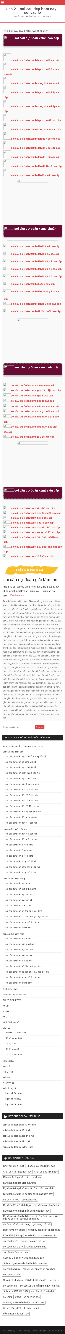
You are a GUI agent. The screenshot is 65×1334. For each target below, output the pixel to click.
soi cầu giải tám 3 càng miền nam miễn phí (23, 691)
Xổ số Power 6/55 (14, 1054)
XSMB (6, 1006)
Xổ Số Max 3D (12, 1043)
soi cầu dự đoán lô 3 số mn (18, 960)
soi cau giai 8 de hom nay (24, 640)
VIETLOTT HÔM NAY (15, 1032)
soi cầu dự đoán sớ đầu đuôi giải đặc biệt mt (26, 916)
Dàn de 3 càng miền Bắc (16, 1177)
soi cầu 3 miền (10, 1241)
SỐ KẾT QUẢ (9, 1088)
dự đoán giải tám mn (42, 601)
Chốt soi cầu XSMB (13, 1166)
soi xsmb (8, 1297)
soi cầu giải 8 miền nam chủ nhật (23, 667)
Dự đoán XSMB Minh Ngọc (17, 1205)
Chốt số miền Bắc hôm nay (17, 1171)
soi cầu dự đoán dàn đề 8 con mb (21, 800)
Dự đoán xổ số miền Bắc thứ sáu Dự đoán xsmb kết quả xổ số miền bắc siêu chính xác (30, 1217)
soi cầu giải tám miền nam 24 (36, 698)
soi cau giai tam (35, 683)
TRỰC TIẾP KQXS (12, 1000)
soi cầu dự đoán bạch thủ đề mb (20, 767)
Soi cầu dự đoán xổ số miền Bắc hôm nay (25, 1263)
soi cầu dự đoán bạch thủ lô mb (20, 778)
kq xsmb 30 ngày (13, 1093)
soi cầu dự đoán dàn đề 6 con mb (21, 795)
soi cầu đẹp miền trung (14, 878)
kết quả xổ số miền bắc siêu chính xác (36, 1235)
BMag (9, 1331)
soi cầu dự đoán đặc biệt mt (18, 894)
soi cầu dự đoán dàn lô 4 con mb (21, 823)
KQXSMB (8, 1235)
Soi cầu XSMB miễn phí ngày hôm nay (40, 1285)
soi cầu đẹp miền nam (16, 601)
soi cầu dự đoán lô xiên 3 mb (19, 850)
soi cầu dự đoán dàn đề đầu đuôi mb (23, 811)
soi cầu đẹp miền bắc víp (15, 829)
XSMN (6, 1011)
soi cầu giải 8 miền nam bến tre (33, 648)
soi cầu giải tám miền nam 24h (42, 702)
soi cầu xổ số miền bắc (43, 1291)
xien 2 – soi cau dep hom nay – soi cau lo (32, 10)
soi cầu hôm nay (11, 1269)
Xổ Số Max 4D (12, 1049)
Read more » (17, 595)
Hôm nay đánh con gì (14, 1230)
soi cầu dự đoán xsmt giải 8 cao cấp (32, 518)
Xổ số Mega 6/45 (13, 1038)
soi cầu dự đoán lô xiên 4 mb (19, 856)
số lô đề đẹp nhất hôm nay (20, 617)
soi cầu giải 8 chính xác (19, 624)
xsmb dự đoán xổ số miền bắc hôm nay (23, 1302)
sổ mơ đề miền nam (43, 617)
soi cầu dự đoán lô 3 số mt (18, 905)
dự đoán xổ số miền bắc (47, 1205)
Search (39, 727)
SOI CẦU (7, 1066)
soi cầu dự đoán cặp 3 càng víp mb (22, 784)
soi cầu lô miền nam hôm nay (22, 710)
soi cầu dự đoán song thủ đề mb (21, 861)
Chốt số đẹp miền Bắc (46, 1171)
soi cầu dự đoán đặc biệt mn (19, 949)
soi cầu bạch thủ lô (13, 1246)
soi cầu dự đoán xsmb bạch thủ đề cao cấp (36, 120)
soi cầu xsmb (10, 1285)
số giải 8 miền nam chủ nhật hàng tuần (28, 605)
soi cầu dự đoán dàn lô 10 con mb (21, 817)
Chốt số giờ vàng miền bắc (41, 1166)
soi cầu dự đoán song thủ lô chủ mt (22, 922)
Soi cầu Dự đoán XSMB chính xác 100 (23, 1257)
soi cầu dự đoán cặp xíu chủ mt (20, 889)
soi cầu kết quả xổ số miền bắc (39, 1269)
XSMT (6, 1017)
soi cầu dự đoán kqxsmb (16, 1252)
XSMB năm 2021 (12, 1308)
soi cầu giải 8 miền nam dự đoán (28, 679)
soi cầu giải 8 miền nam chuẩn (42, 671)
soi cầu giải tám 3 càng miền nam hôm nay (39, 687)
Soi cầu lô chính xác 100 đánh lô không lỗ (24, 1280)
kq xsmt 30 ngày (13, 1099)
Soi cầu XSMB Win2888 (16, 1291)
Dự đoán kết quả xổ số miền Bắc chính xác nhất (28, 1188)
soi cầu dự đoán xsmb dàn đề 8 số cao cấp (35, 157)
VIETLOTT (8, 1028)
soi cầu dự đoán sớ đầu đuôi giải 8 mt (23, 911)
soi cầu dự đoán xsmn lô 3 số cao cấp (32, 437)
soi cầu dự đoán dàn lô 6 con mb (21, 834)
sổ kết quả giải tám (22, 613)
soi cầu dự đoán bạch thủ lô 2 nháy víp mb (25, 756)
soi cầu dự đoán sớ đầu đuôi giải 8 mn (23, 966)
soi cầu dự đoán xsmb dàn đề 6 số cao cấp (35, 148)
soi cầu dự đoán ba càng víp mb (20, 762)
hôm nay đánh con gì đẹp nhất (44, 1230)
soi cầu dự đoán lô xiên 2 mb (19, 845)
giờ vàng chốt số (41, 1224)
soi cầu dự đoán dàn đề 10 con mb (22, 806)
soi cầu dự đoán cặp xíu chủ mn (20, 944)
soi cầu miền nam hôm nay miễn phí (25, 714)
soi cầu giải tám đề (22, 694)
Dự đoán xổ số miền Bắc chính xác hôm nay (26, 1210)
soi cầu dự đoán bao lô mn (18, 938)
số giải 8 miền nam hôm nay (29, 609)
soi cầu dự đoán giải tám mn (30, 579)
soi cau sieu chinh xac (54, 1331)
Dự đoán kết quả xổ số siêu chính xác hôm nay (27, 1194)
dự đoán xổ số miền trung (16, 1224)
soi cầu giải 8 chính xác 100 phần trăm (31, 628)
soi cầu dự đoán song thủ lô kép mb (22, 867)
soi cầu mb (54, 1280)
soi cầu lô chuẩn (11, 1274)
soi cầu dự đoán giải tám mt (18, 900)
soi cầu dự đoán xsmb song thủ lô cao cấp (35, 83)
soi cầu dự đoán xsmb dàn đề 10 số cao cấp (36, 166)
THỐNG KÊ (8, 1061)
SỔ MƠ (6, 1077)
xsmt (36, 1308)
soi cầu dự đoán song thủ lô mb (20, 872)
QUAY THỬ (8, 1083)
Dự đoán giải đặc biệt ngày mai (19, 1183)
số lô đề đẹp (38, 613)
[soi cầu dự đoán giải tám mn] (32, 571)
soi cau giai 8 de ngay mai (30, 644)
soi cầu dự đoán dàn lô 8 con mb (21, 839)
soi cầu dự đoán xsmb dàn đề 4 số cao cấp (35, 138)
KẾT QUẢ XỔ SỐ (11, 1022)
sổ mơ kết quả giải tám (35, 621)
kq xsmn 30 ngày (13, 1104)
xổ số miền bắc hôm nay (16, 1313)
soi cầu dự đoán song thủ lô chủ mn (22, 977)
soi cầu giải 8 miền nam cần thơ (40, 652)
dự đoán (36, 1177)
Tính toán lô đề (10, 989)
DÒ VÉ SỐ (8, 1072)
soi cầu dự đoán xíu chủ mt (18, 927)
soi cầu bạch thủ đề (36, 1246)
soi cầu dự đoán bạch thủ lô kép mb (22, 773)
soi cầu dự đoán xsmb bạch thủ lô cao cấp (35, 60)
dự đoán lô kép (11, 1199)
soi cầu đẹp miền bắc (13, 752)
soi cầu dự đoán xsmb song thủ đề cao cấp (36, 129)
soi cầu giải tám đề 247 (44, 694)
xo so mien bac (32, 1297)
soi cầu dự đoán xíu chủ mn (18, 983)
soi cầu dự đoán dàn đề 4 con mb (21, 789)
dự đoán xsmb (29, 1199)
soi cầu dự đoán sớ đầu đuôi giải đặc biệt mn (27, 972)
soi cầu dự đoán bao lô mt (17, 883)
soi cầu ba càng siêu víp (33, 1241)
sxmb (18, 1297)
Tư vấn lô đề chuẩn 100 (14, 994)
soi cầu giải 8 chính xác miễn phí (40, 632)
